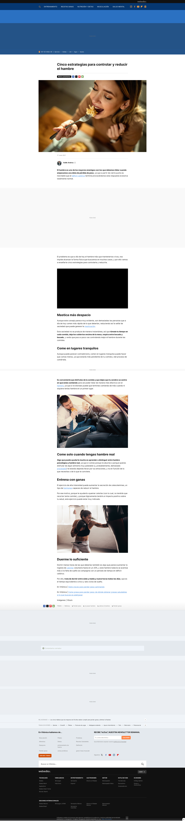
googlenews (145, 6)
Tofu (120, 725)
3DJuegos (58, 781)
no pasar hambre (90, 606)
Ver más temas (45, 755)
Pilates (70, 725)
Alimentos (42, 741)
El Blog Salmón (138, 781)
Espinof (73, 783)
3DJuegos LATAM (60, 803)
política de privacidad (120, 741)
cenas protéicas (63, 751)
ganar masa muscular (83, 751)
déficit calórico (78, 176)
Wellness (67, 606)
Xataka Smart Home (45, 789)
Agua (75, 52)
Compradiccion (122, 786)
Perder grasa (117, 606)
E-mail (82, 76)
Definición (79, 745)
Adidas (64, 52)
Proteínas (79, 738)
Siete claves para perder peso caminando (86, 587)
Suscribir (126, 737)
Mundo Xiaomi (43, 791)
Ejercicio (57, 52)
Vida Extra (58, 783)
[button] (69, 162)
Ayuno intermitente (110, 725)
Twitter (76, 76)
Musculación (43, 738)
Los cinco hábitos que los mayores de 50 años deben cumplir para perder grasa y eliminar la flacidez (80, 719)
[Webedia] (141, 1)
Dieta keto (127, 725)
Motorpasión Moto (108, 783)
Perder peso (77, 606)
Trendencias (121, 781)
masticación (90, 326)
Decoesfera (121, 783)
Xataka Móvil (43, 783)
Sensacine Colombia (74, 807)
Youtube (138, 6)
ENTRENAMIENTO (50, 7)
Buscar (142, 764)
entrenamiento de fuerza (63, 746)
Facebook (134, 6)
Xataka (41, 781)
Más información (107, 819)
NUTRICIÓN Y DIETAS (85, 7)
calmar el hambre (104, 606)
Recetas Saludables (82, 741)
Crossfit (62, 725)
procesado (61, 469)
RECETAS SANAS (67, 7)
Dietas (60, 741)
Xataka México (43, 803)
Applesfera (42, 786)
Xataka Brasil (43, 806)
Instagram (131, 6)
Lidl (70, 52)
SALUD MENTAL (119, 7)
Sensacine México (76, 803)
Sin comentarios (65, 76)
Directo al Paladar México (92, 804)
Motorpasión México (106, 804)
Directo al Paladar (92, 781)
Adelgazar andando (95, 725)
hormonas (68, 488)
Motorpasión (106, 781)
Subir (141, 772)
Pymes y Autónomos (137, 784)
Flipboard (142, 6)
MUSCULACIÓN (103, 7)
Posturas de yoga (80, 725)
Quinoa (55, 725)
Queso (82, 52)
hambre (60, 386)
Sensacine (74, 781)
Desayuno (42, 745)
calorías (70, 568)
